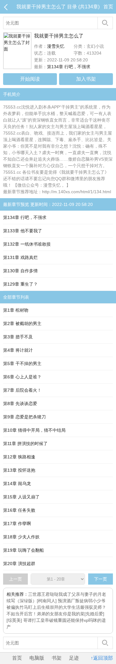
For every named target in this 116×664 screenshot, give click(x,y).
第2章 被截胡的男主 (22, 323)
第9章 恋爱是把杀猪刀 (24, 416)
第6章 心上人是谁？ (22, 376)
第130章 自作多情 (20, 270)
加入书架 (86, 79)
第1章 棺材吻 (15, 310)
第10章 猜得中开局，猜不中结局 (34, 430)
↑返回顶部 (102, 658)
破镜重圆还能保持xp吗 (71, 620)
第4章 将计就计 (18, 350)
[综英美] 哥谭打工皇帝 (27, 620)
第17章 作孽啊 (17, 523)
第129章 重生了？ (20, 284)
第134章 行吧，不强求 (68, 66)
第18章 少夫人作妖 (21, 536)
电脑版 (36, 658)
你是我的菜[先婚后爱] (83, 613)
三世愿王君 (39, 594)
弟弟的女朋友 (50, 613)
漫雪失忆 (55, 46)
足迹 (74, 658)
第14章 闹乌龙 (17, 483)
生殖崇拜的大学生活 (60, 607)
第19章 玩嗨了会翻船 (23, 550)
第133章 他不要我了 (22, 230)
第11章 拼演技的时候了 (25, 443)
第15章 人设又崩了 (21, 496)
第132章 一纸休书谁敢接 (27, 244)
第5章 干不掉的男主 (22, 363)
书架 (57, 658)
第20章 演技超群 (19, 563)
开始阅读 (30, 79)
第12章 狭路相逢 (19, 456)
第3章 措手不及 (18, 336)
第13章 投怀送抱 (19, 470)
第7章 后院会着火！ (22, 390)
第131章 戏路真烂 (20, 257)
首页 (108, 6)
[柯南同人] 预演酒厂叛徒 (60, 600)
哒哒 (54, 594)
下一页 (100, 579)
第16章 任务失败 (19, 510)
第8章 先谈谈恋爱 (20, 403)
